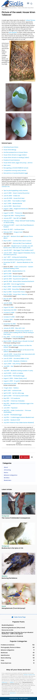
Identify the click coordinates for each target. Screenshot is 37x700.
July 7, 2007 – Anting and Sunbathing (15, 257)
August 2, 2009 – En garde (12, 381)
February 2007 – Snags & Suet (13, 232)
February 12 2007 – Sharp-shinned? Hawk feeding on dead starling (19, 221)
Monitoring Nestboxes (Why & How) (13, 627)
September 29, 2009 (10, 383)
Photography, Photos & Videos (9, 7)
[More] (32, 457)
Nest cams (7, 165)
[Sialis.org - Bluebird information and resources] (12, 3)
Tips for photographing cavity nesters (16, 190)
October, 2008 (8, 319)
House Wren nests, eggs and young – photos (18, 163)
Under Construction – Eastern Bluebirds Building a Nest (18, 267)
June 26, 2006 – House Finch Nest (14, 198)
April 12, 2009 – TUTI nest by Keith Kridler (16, 396)
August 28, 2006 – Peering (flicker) (14, 215)
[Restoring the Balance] (18, 564)
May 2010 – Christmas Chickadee (14, 401)
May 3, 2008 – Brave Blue (11, 289)
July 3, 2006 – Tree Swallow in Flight (15, 201)
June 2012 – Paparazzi (10, 408)
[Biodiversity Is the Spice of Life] (18, 534)
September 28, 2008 (10, 310)
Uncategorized (5, 515)
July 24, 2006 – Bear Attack (12, 206)
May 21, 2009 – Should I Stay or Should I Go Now (18, 341)
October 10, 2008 (9, 312)
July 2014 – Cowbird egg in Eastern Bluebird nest (19, 417)
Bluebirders (4, 576)
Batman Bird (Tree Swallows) (22, 243)
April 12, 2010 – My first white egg (14, 393)
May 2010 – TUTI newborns (12, 398)
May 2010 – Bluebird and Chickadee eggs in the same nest (18, 404)
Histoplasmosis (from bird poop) (13, 608)
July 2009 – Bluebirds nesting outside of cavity (18, 370)
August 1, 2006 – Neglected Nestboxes (16, 209)
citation (12, 682)
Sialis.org (4, 682)
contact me (5, 186)
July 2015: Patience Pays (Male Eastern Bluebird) (19, 422)
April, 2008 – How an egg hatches (14, 284)
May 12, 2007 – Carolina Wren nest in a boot (17, 241)
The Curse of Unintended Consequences (16, 518)
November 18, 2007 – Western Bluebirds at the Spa (18, 263)
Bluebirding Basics (8, 625)
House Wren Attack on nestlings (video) (16, 157)
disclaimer (13, 693)
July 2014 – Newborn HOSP (12, 420)
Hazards (4, 606)
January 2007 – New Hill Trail (12, 218)
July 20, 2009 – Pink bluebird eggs (14, 376)
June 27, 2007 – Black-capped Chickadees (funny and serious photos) (19, 253)
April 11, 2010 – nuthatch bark (12, 390)
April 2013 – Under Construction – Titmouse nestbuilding (17, 411)
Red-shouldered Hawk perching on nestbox (17, 260)
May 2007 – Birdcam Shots (12, 236)
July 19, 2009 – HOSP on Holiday (13, 373)
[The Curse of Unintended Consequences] (18, 503)
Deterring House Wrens (11, 147)
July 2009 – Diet (8, 366)
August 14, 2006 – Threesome (13, 213)
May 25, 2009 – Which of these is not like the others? (18, 346)
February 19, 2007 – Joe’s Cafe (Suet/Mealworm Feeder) (19, 226)
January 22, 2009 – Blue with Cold (14, 328)
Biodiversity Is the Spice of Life (12, 548)
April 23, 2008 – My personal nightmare (16, 279)
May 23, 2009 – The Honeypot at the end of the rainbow (19, 350)
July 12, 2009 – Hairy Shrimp (12, 364)
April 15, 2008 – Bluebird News (13, 276)
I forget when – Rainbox (11, 388)
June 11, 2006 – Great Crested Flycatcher (16, 193)
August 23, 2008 (9, 307)
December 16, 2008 (9, 324)
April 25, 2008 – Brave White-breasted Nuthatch (19, 281)
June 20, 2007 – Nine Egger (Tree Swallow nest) (18, 250)
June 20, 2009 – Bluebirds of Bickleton (15, 361)
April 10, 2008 (7, 273)
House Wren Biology (10, 150)
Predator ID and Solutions (12, 160)
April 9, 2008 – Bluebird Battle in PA (14, 271)
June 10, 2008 (8, 303)
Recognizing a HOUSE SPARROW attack (16, 168)
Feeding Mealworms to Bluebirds (12, 636)
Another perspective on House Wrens (16, 152)
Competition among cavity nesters (15, 170)
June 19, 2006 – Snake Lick (12, 196)
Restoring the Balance (9, 578)
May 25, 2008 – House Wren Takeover (15, 294)
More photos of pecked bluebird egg (15, 173)
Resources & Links (7, 630)
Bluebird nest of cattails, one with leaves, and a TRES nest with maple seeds (18, 247)
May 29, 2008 (8, 299)
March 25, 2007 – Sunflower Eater (14, 229)
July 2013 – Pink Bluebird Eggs (13, 415)
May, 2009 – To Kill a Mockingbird (14, 337)
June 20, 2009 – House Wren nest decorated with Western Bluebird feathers (19, 355)
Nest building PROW (16, 332)
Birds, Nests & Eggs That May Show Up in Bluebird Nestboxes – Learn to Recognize (17, 633)
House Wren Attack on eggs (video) (15, 155)
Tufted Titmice (30, 20)
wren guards (13, 32)
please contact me (29, 674)
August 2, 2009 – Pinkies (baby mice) (15, 378)
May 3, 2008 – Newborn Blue (12, 286)
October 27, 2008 (9, 317)
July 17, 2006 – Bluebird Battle (13, 203)
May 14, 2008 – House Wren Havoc (14, 292)
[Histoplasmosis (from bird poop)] (18, 594)
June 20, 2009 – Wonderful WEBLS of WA (16, 358)
